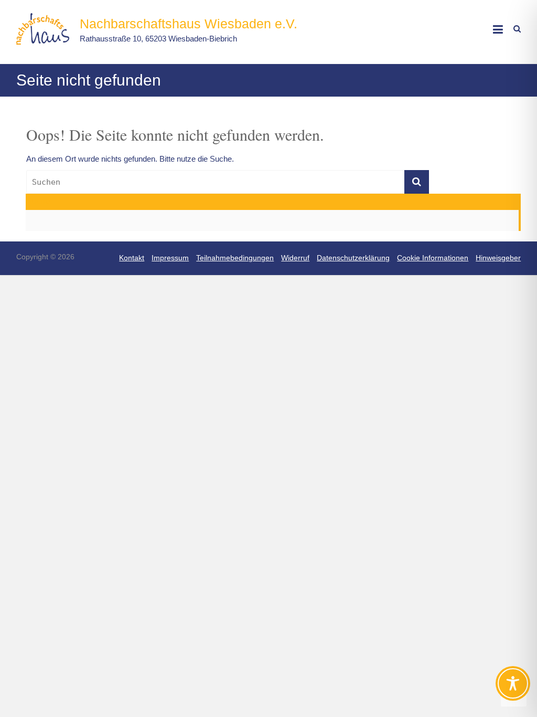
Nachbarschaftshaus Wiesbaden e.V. (188, 23)
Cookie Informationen (432, 258)
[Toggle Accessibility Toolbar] (513, 688)
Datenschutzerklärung (353, 258)
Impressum (170, 258)
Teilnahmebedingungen (235, 258)
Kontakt (131, 258)
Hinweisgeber (498, 258)
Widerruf (295, 258)
